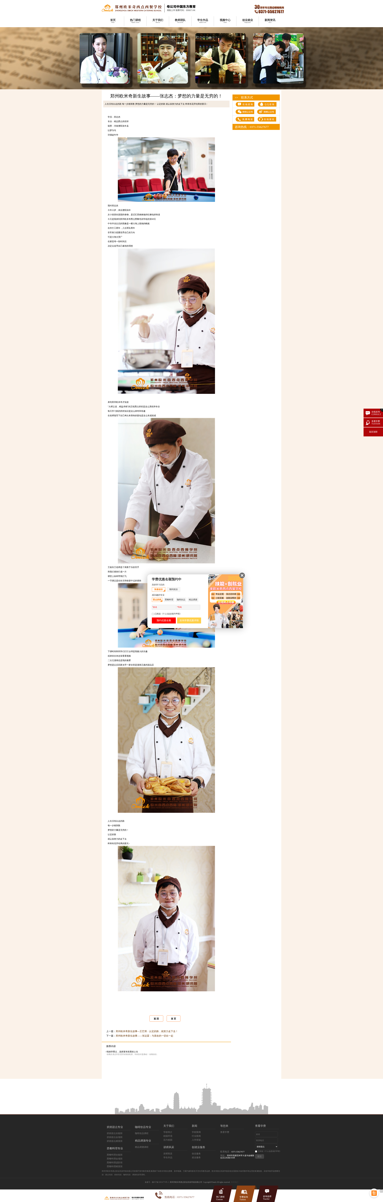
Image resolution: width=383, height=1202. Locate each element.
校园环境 (167, 1136)
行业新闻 (196, 1136)
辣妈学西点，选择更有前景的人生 (122, 1052)
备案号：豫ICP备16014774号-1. (157, 1182)
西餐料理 (169, 600)
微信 (136, 1009)
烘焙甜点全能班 (115, 1133)
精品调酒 (193, 600)
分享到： (110, 1009)
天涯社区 (169, 1009)
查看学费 (224, 1132)
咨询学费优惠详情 (189, 620)
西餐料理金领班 (115, 1159)
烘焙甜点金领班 (115, 1137)
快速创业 (158, 589)
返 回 (156, 1018)
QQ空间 (117, 1009)
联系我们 (234, 1182)
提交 (259, 1156)
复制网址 (177, 1009)
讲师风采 (167, 1153)
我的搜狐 (148, 1009)
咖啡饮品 (181, 600)
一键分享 (155, 1009)
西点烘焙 (157, 600)
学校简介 (167, 1132)
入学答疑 (196, 1140)
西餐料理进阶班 (115, 1162)
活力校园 (167, 1140)
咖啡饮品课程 (141, 1133)
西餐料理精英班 (115, 1166)
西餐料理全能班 (115, 1155)
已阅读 (269, 1151)
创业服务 (196, 1153)
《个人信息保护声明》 (272, 1151)
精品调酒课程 (141, 1147)
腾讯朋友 (162, 1009)
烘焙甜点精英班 (115, 1141)
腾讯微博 (131, 1009)
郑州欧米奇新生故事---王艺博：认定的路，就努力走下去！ (147, 1031)
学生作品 (167, 1157)
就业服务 (196, 1157)
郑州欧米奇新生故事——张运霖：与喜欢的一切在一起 (144, 1035)
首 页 (173, 1018)
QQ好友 (141, 1009)
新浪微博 (124, 1009)
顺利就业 (173, 589)
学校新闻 (196, 1132)
